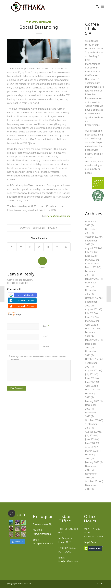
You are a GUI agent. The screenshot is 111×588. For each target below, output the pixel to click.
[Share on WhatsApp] (29, 247)
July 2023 (90, 252)
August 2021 (92, 370)
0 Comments (39, 228)
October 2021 (92, 359)
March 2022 (91, 328)
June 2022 (90, 317)
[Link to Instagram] (65, 247)
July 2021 (90, 374)
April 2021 (90, 385)
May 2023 (90, 259)
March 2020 (91, 450)
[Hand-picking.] (11, 534)
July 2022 (90, 313)
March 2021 (91, 389)
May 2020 (90, 443)
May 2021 (90, 382)
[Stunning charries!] (23, 528)
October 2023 (92, 236)
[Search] (96, 6)
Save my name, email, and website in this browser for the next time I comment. (38, 358)
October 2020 (92, 420)
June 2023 (90, 255)
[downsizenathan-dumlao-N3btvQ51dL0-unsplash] (39, 51)
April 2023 (90, 263)
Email (45, 336)
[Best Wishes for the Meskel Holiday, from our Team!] (11, 528)
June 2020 (90, 439)
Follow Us (19, 541)
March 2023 (91, 267)
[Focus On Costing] (109, 294)
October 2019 (92, 481)
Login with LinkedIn (25, 300)
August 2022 (92, 309)
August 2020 (92, 431)
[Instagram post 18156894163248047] (23, 522)
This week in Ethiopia (38, 22)
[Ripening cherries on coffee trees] (17, 534)
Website (46, 346)
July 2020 (90, 435)
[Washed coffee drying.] (17, 528)
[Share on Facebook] (11, 247)
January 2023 (92, 278)
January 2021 (92, 401)
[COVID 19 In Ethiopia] (2, 294)
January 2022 (92, 339)
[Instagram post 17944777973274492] (11, 522)
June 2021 (90, 378)
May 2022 (90, 320)
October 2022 (92, 298)
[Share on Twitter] (20, 247)
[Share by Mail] (56, 247)
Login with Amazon (25, 306)
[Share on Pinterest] (39, 247)
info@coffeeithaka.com (45, 543)
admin (54, 228)
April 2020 (90, 447)
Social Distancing (39, 27)
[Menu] (102, 6)
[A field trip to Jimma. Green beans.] (23, 534)
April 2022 (90, 324)
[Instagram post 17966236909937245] (17, 522)
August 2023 (92, 248)
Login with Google (25, 295)
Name (46, 326)
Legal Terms (91, 542)
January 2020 (92, 462)
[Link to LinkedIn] (101, 583)
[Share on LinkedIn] (48, 247)
